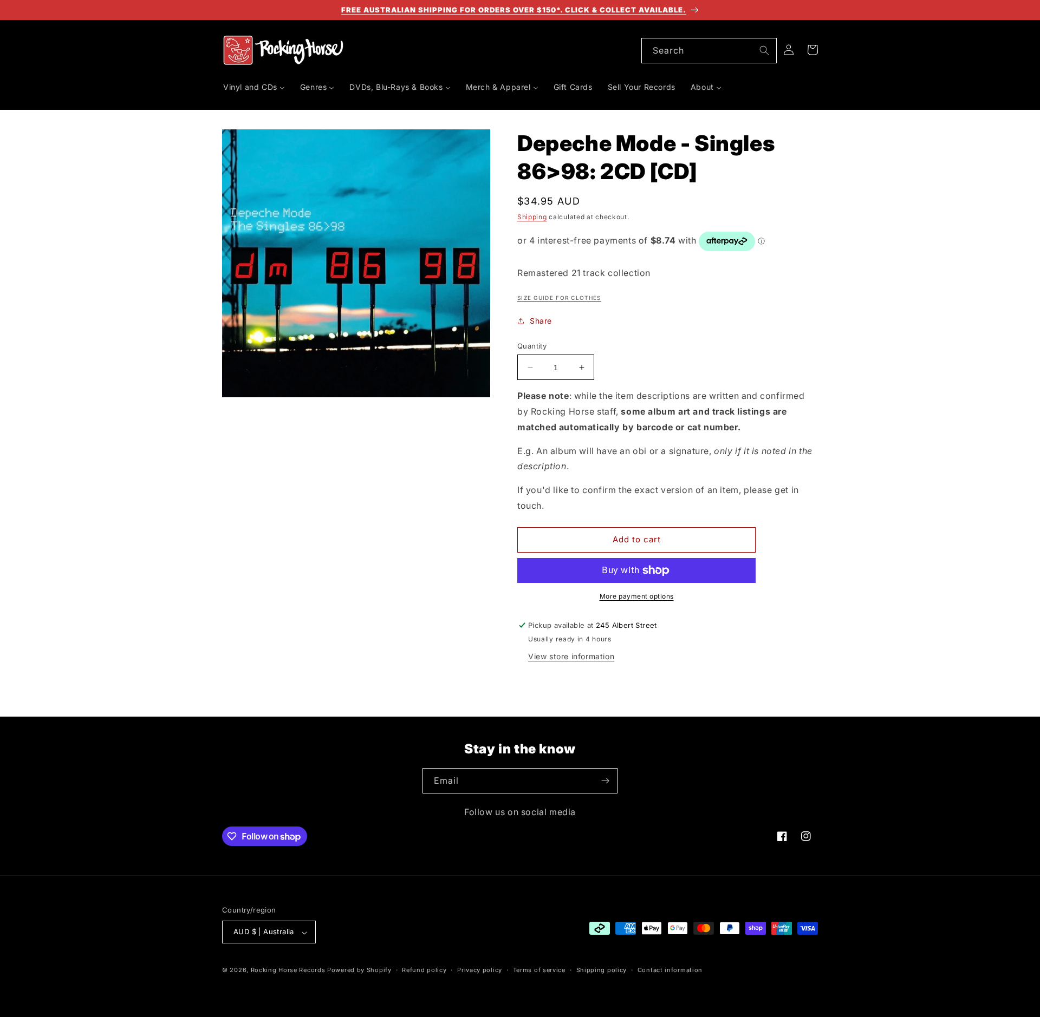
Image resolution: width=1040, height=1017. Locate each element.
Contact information (670, 970)
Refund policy (424, 970)
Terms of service (539, 970)
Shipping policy (601, 970)
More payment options (637, 596)
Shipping (532, 217)
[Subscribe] (605, 780)
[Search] (764, 50)
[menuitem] (254, 87)
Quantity (532, 346)
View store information (571, 656)
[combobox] (709, 50)
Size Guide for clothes (559, 297)
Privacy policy (479, 970)
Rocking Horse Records (288, 970)
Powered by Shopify (359, 970)
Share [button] (541, 321)
